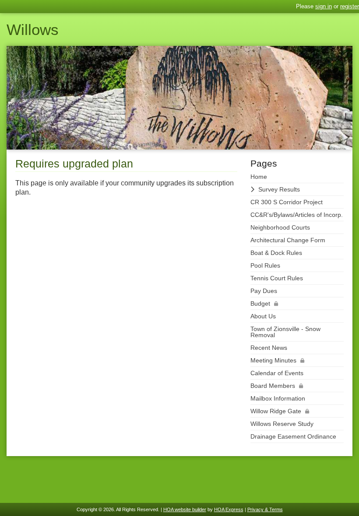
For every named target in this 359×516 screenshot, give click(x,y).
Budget (260, 303)
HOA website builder (184, 509)
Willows (33, 29)
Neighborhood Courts (280, 227)
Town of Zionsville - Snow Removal (285, 331)
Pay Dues (263, 290)
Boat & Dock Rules (276, 252)
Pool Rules (265, 265)
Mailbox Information (277, 398)
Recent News (268, 347)
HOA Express (228, 509)
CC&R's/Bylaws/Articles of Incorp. (296, 214)
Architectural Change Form (287, 240)
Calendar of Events (276, 373)
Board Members (272, 385)
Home (258, 176)
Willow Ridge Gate (275, 411)
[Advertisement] (126, 271)
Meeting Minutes (273, 360)
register (349, 6)
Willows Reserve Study (281, 423)
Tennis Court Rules (276, 278)
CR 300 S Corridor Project (286, 202)
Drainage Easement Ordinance (293, 436)
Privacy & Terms (265, 509)
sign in (323, 6)
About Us (263, 316)
